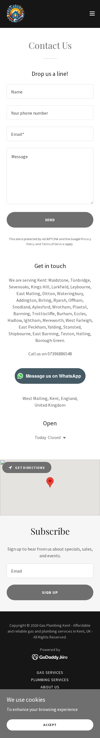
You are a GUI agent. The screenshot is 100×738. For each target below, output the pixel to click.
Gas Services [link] (50, 672)
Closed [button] (54, 437)
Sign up (50, 592)
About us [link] (50, 686)
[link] (15, 13)
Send (50, 219)
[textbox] (50, 91)
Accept (50, 725)
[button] (92, 13)
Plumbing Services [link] (50, 679)
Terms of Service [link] (53, 244)
